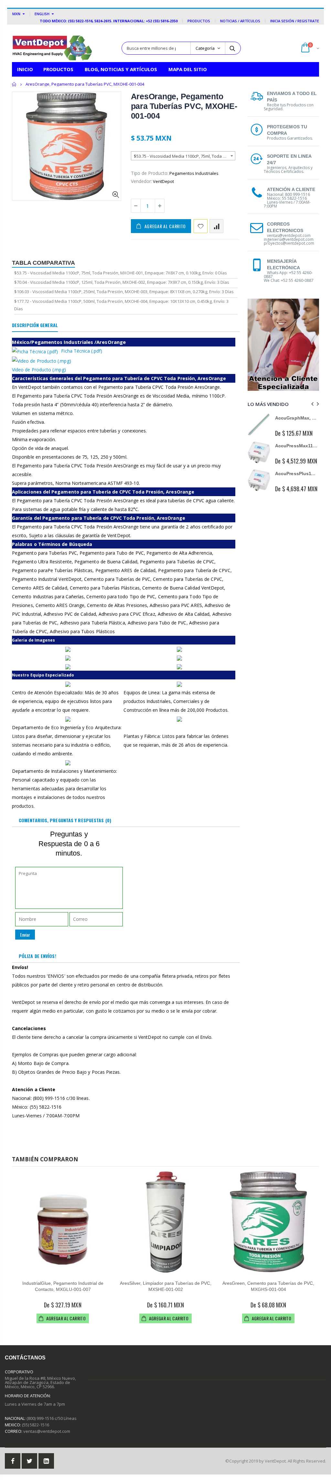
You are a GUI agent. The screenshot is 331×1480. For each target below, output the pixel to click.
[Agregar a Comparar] (216, 226)
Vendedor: (141, 181)
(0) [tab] (65, 820)
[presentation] (311, 403)
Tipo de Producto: (149, 173)
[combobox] (183, 155)
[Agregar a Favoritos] (201, 226)
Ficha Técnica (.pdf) (81, 351)
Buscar (232, 48)
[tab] (35, 325)
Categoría (205, 48)
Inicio (14, 84)
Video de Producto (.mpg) (39, 370)
